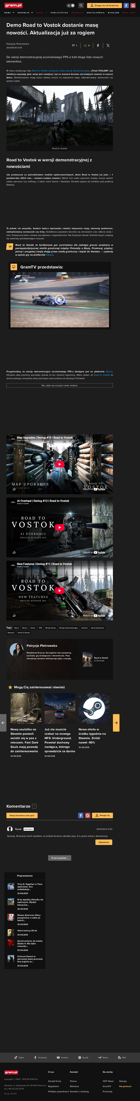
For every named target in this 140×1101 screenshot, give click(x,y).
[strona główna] (20, 5)
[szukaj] (81, 5)
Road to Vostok (102, 375)
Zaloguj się (105, 815)
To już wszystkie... (59, 858)
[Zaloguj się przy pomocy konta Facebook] (126, 5)
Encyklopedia (96, 12)
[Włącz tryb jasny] (70, 5)
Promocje (77, 12)
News (7, 12)
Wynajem (113, 12)
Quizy (40, 12)
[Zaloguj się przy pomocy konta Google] (133, 5)
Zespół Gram (54, 1081)
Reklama (74, 1086)
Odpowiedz (104, 842)
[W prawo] (116, 723)
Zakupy (123, 1081)
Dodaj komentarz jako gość (22, 815)
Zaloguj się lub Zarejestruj (107, 5)
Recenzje (24, 12)
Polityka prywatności (58, 1091)
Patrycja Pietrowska (17, 44)
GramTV (107, 1086)
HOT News (108, 1081)
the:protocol (125, 1086)
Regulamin (53, 1086)
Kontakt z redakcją (79, 1091)
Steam (49, 255)
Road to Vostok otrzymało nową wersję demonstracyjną (60, 70)
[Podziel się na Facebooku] (98, 45)
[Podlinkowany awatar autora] (16, 650)
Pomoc (73, 1081)
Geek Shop (129, 12)
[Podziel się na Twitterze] (108, 45)
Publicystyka (59, 12)
